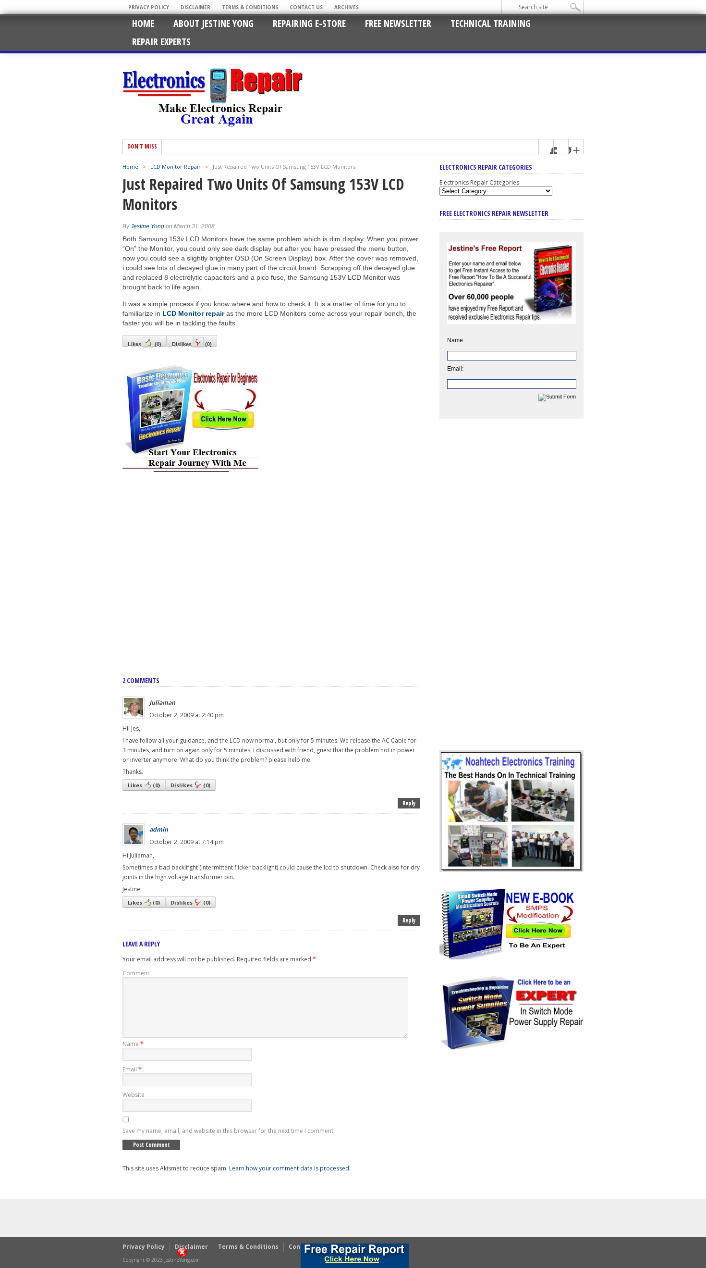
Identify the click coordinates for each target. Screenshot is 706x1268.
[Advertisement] (271, 563)
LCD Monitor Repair (175, 166)
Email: (455, 368)
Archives (346, 7)
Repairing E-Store (309, 23)
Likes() (144, 344)
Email (132, 1069)
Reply (408, 803)
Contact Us (306, 7)
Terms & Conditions (250, 7)
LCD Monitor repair (193, 313)
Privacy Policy (148, 7)
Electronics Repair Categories (479, 182)
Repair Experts (161, 41)
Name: (455, 340)
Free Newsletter (398, 23)
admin (158, 829)
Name (133, 1044)
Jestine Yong (147, 226)
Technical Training (490, 23)
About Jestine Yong (213, 23)
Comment (135, 973)
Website (133, 1095)
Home (143, 23)
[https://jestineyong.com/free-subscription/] (355, 1255)
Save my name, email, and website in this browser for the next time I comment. (228, 1131)
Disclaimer (195, 7)
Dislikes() (192, 344)
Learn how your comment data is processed (289, 1168)
